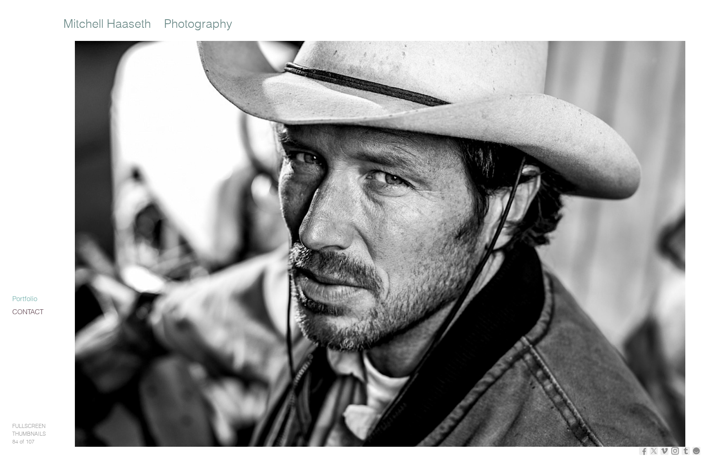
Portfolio (24, 299)
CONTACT (27, 312)
